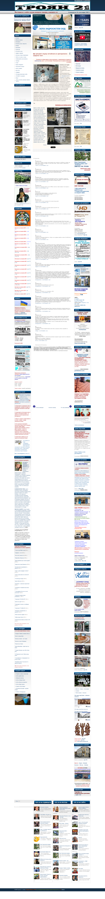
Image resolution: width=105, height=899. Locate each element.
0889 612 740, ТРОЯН (82, 166)
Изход (58, 889)
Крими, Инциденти (19, 64)
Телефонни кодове (80, 70)
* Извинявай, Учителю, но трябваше (22, 604)
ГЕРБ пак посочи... (63, 838)
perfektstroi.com (79, 370)
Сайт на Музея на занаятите (21, 682)
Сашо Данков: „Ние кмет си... (26, 121)
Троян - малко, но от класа (21, 185)
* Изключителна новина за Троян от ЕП (22, 619)
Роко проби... (80, 868)
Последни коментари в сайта (21, 74)
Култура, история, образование (22, 55)
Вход (37, 889)
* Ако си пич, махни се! (19, 555)
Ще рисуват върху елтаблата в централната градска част (50, 54)
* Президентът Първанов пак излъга (22, 587)
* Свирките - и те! (18, 552)
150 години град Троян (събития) (81, 711)
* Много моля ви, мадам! (19, 614)
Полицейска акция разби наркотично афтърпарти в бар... (83, 831)
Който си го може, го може (21, 57)
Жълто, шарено (19, 68)
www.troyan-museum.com (82, 741)
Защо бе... (80, 837)
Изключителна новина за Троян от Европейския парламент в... (83, 846)
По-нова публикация (39, 407)
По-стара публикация (65, 407)
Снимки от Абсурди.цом (20, 691)
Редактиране (47, 889)
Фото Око (18, 70)
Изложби (85, 763)
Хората (80, 763)
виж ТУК (29, 265)
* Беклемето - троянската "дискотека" (22, 583)
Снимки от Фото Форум (20, 686)
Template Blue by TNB (31, 889)
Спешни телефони (80, 72)
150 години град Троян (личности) (81, 709)
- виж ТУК (29, 258)
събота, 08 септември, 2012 (41, 165)
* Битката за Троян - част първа (21, 638)
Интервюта (18, 41)
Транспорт (78, 63)
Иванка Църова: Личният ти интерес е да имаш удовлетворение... (45, 875)
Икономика (18, 47)
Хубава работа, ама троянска (21, 58)
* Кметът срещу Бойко (19, 636)
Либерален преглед (20, 678)
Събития (77, 690)
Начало (17, 38)
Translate (23, 167)
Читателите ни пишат (20, 66)
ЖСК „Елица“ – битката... (64, 823)
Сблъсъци (18, 49)
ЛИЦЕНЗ (62, 889)
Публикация (40, 889)
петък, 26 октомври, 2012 (41, 340)
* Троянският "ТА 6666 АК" (20, 608)
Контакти (84, 692)
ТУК (18, 252)
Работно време (79, 692)
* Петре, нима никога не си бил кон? (22, 574)
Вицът (17, 77)
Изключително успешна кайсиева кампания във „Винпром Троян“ (22, 19)
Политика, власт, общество (21, 43)
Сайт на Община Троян (20, 680)
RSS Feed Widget (22, 99)
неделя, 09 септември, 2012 (41, 266)
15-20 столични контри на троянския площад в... (26, 131)
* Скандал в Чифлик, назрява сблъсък (22, 633)
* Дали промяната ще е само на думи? (22, 560)
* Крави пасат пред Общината (20, 564)
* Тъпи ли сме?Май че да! (20, 550)
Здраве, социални (19, 53)
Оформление (55, 889)
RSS (60, 889)
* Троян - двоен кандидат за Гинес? (21, 570)
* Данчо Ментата (18, 581)
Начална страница (52, 407)
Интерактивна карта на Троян (81, 74)
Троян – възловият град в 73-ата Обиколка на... (26, 139)
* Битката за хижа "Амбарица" (20, 641)
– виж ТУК (80, 27)
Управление (51, 889)
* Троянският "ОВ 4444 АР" (20, 599)
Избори (17, 45)
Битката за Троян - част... (64, 860)
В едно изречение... (25, 147)
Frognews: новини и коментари (22, 673)
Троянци (17, 60)
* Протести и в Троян (19, 643)
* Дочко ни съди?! (18, 601)
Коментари (44, 889)
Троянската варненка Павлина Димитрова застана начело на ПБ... (64, 808)
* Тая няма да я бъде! (19, 578)
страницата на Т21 (22, 203)
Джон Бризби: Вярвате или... (45, 851)
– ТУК (80, 146)
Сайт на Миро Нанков (20, 684)
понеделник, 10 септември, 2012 (43, 286)
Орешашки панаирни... (25, 113)
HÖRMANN (82, 329)
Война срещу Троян (19, 617)
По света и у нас (19, 51)
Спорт (17, 62)
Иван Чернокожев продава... (45, 844)
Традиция (18, 72)
